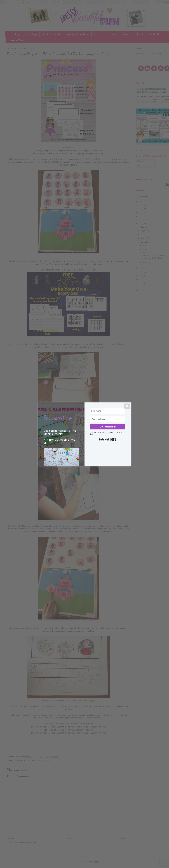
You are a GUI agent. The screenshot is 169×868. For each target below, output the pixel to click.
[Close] (127, 406)
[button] (61, 461)
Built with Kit (107, 439)
